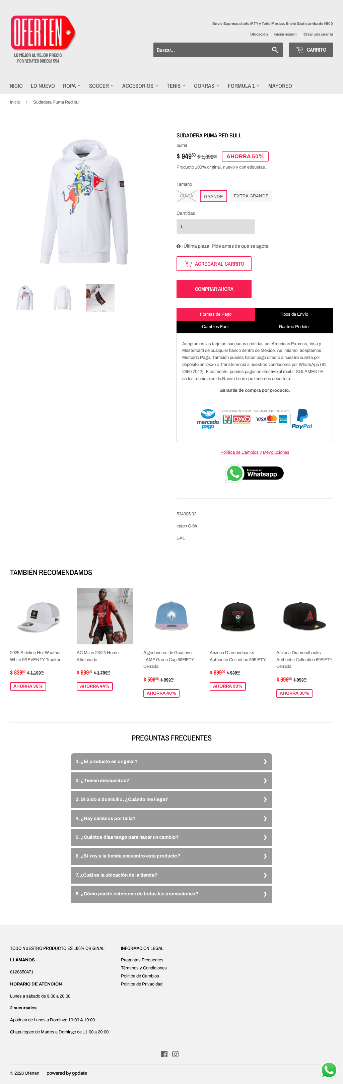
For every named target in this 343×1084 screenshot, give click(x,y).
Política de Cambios (140, 976)
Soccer (99, 85)
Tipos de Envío (294, 314)
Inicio (15, 85)
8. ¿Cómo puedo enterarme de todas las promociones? (137, 893)
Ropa (70, 85)
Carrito (315, 49)
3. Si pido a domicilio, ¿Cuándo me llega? (122, 799)
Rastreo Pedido (293, 326)
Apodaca (18, 1020)
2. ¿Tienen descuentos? (102, 780)
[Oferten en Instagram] (175, 1055)
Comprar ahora (214, 289)
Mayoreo (280, 85)
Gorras (205, 85)
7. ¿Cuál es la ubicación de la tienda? (116, 875)
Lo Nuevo (43, 85)
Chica (186, 196)
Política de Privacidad (141, 984)
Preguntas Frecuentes (142, 960)
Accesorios (138, 85)
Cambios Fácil (215, 326)
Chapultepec (22, 1032)
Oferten (32, 1073)
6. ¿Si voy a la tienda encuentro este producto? (128, 855)
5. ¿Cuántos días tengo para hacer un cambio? (127, 837)
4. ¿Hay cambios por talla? (106, 818)
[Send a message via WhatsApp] (329, 1070)
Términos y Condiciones (144, 968)
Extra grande (251, 196)
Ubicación (259, 34)
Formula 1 (242, 85)
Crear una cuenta (318, 34)
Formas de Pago (215, 314)
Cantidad (186, 213)
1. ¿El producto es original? (107, 761)
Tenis (174, 85)
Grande (213, 196)
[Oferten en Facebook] (164, 1055)
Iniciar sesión (285, 34)
